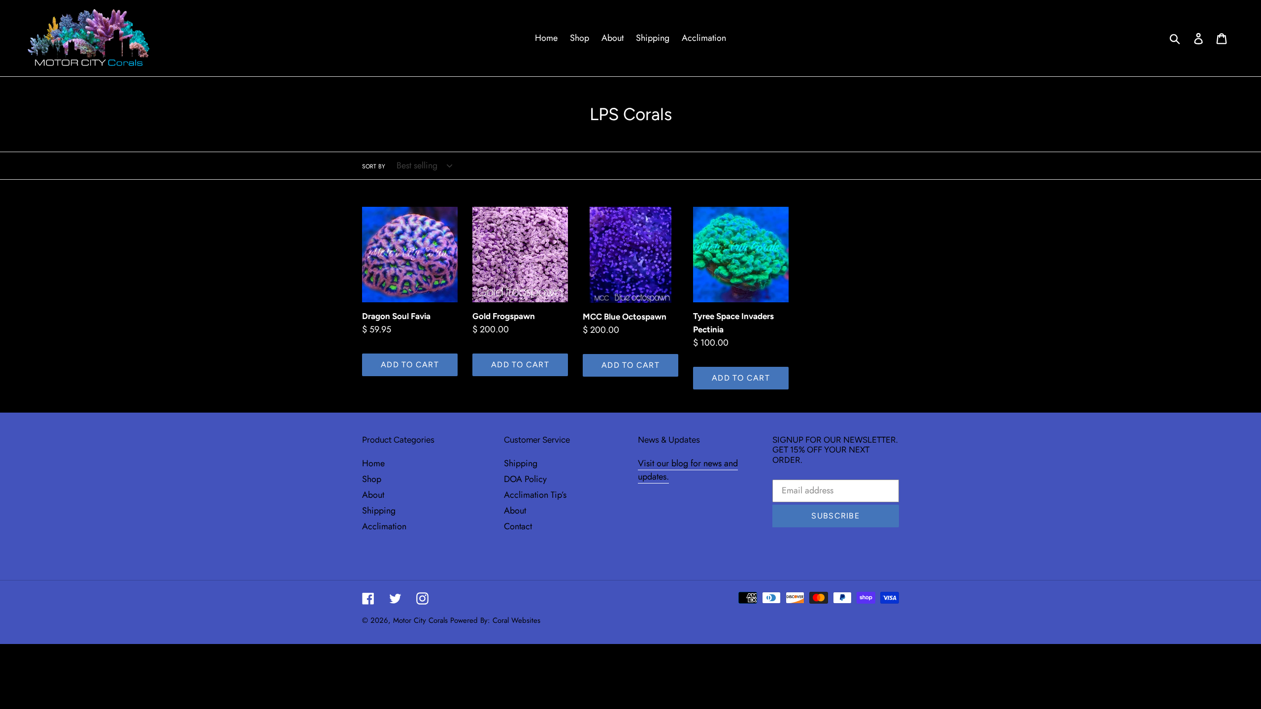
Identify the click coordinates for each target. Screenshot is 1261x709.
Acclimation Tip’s (535, 494)
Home (373, 463)
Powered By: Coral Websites (495, 620)
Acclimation (384, 526)
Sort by (373, 166)
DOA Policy (525, 479)
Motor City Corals (420, 620)
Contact (518, 526)
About (373, 494)
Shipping (379, 510)
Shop (371, 479)
